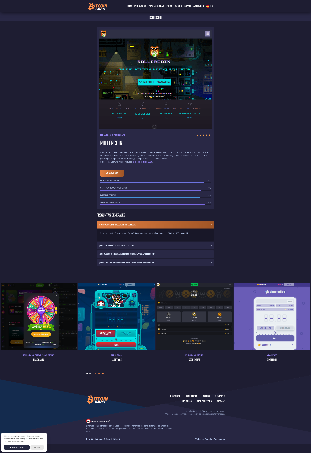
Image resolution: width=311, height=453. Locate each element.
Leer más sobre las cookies (14, 441)
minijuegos (105, 135)
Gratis (187, 6)
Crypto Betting (204, 401)
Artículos (198, 6)
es (211, 6)
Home (129, 6)
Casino (178, 6)
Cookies (206, 396)
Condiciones (191, 396)
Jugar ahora (112, 173)
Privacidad (175, 396)
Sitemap (221, 401)
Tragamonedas (156, 6)
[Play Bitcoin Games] (97, 6)
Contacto (220, 396)
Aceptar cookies (18, 447)
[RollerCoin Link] (155, 78)
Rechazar (37, 447)
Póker (169, 6)
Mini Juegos (140, 6)
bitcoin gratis (118, 135)
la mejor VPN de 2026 (142, 162)
